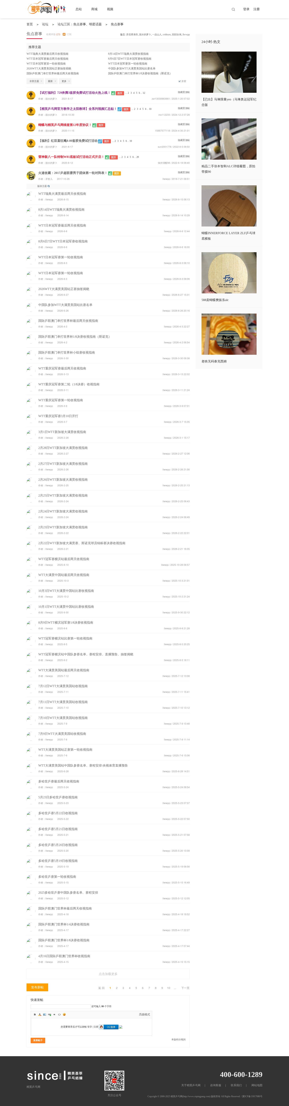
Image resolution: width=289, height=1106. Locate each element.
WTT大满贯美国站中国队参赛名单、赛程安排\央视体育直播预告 (83, 765)
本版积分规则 (178, 1039)
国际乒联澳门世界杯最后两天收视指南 (65, 908)
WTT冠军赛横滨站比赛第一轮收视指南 (65, 638)
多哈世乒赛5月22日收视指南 (58, 813)
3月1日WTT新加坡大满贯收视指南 (62, 432)
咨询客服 (215, 1085)
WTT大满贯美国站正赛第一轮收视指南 (65, 749)
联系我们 (236, 1085)
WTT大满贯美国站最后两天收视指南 (63, 670)
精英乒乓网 (176, 1096)
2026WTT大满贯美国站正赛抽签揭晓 (49, 68)
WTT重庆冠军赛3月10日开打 (58, 416)
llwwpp (186, 34)
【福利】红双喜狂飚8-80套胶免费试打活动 (68, 140)
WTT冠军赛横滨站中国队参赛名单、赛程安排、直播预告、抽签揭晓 (85, 654)
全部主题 (34, 81)
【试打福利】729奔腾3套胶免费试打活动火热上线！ (74, 92)
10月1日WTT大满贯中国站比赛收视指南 (66, 606)
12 (144, 93)
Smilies (64, 1014)
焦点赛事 (117, 24)
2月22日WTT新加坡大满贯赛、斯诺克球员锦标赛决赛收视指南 (81, 543)
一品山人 (157, 34)
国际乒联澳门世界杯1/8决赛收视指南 (63, 940)
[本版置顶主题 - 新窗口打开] (117, 173)
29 (137, 157)
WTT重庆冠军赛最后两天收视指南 (62, 368)
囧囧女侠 (176, 34)
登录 (246, 9)
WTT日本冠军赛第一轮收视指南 (46, 63)
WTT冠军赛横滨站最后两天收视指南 (63, 559)
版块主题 (42, 186)
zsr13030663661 (161, 98)
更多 (64, 81)
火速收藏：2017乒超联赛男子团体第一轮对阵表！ (73, 173)
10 (150, 109)
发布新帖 (37, 987)
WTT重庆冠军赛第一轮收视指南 (60, 400)
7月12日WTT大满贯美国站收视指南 (63, 686)
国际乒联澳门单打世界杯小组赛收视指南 (66, 352)
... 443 (175, 988)
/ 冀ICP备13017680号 (251, 1096)
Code (59, 1014)
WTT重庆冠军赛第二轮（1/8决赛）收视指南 (68, 384)
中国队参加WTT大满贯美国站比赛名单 (132, 68)
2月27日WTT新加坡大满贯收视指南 (63, 463)
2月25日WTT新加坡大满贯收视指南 (63, 495)
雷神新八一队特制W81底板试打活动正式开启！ (71, 156)
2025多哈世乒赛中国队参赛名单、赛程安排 (68, 892)
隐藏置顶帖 (184, 92)
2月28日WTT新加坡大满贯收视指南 (63, 447)
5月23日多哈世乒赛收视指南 (58, 797)
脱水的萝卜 (145, 34)
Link (50, 1014)
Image (45, 1014)
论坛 (45, 24)
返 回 (101, 988)
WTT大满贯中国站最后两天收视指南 (63, 575)
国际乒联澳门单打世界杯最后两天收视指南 (53, 73)
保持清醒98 (164, 162)
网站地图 (256, 1085)
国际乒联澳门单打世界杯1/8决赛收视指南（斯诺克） (140, 73)
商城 (94, 9)
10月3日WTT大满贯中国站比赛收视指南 (66, 590)
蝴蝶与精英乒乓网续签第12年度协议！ (65, 124)
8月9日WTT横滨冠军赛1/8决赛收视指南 (65, 622)
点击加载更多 (108, 974)
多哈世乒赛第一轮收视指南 (57, 876)
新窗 (183, 81)
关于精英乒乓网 (191, 1085)
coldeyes (167, 34)
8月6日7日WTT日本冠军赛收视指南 (129, 58)
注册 (256, 9)
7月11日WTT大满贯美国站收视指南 (63, 702)
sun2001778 (164, 146)
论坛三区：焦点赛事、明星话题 (80, 24)
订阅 (69, 34)
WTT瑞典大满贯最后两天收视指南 (47, 53)
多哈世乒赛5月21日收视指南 (58, 829)
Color (40, 1014)
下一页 (185, 988)
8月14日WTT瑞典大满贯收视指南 (128, 53)
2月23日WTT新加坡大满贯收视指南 (63, 527)
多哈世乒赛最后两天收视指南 (58, 781)
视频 (110, 9)
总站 (78, 9)
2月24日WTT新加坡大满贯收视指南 (63, 511)
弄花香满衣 (132, 34)
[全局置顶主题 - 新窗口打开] (120, 93)
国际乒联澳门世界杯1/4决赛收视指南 (63, 924)
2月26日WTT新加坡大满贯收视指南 (63, 479)
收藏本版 (53, 34)
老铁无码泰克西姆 (214, 361)
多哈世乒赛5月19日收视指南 (58, 860)
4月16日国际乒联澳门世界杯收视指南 (64, 956)
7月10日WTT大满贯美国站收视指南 (63, 717)
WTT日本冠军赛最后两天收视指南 (47, 58)
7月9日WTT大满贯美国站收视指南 (62, 733)
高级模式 (144, 1014)
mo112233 (164, 114)
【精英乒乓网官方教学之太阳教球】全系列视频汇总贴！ (77, 108)
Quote (54, 1014)
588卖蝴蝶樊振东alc (215, 300)
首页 (30, 24)
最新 (50, 81)
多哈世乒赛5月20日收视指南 (58, 845)
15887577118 (162, 130)
